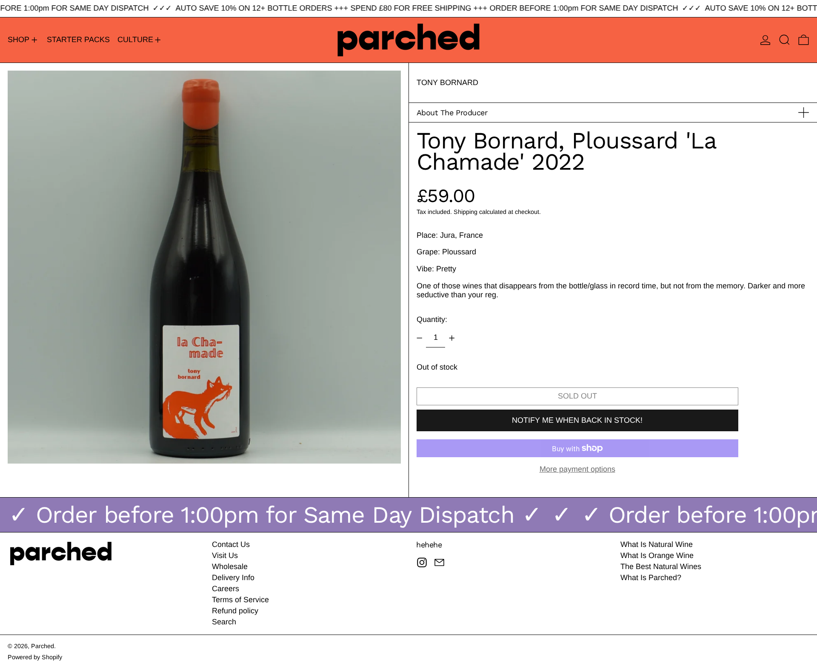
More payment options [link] (577, 469)
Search (224, 622)
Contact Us (231, 544)
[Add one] (452, 338)
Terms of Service (240, 599)
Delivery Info (233, 577)
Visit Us (225, 555)
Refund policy (235, 610)
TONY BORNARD (447, 82)
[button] (784, 40)
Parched (42, 646)
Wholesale (230, 566)
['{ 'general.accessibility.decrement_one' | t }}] (419, 338)
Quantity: (432, 319)
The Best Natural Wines (660, 566)
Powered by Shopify (35, 657)
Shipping (465, 211)
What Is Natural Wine (656, 544)
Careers (225, 588)
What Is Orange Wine (657, 555)
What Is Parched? (650, 577)
